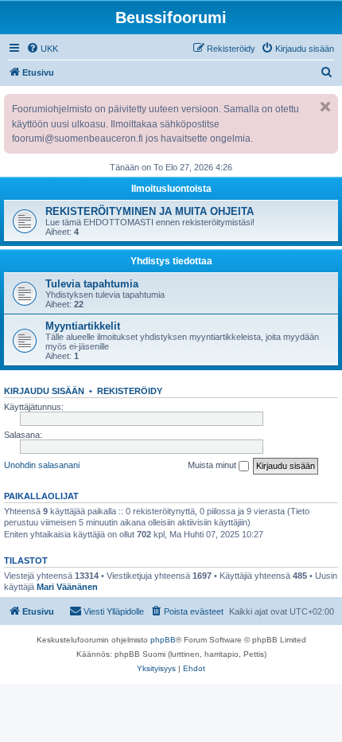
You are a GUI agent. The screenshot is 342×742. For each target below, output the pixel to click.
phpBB (163, 639)
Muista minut (213, 465)
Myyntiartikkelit (82, 326)
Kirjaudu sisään (44, 391)
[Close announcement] (325, 106)
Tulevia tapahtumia (91, 284)
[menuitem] (42, 48)
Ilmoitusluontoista (171, 188)
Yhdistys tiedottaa (171, 261)
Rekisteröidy (129, 391)
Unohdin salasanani (42, 465)
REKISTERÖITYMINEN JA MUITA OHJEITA (149, 211)
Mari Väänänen (67, 587)
